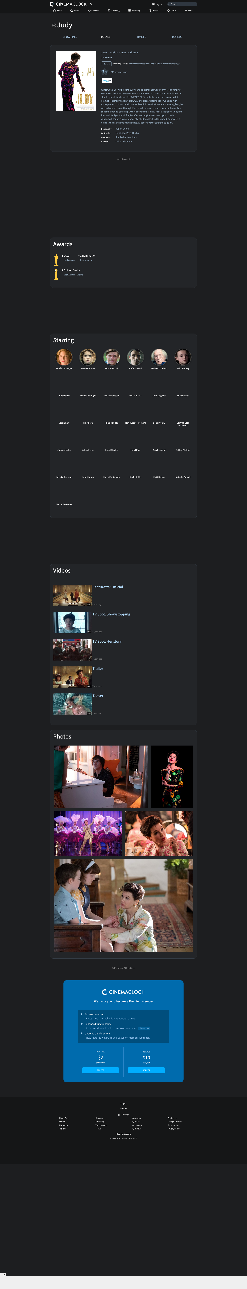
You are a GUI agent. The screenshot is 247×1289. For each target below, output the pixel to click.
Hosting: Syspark (123, 1134)
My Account (137, 1118)
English (123, 1104)
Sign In (159, 4)
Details (105, 37)
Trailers (155, 10)
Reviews (177, 37)
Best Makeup (86, 260)
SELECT (100, 1070)
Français (123, 1108)
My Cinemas (137, 1125)
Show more (144, 1028)
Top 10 (173, 10)
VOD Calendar (101, 1125)
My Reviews (136, 1128)
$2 (100, 1061)
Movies (76, 10)
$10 (146, 1061)
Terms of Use (173, 1125)
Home (59, 10)
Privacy (125, 1115)
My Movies (136, 1121)
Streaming (115, 10)
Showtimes (70, 37)
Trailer (141, 37)
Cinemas (95, 10)
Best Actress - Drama (73, 275)
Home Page (64, 1118)
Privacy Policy (174, 1128)
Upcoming (136, 10)
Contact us (172, 1118)
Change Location (175, 1121)
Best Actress (69, 260)
